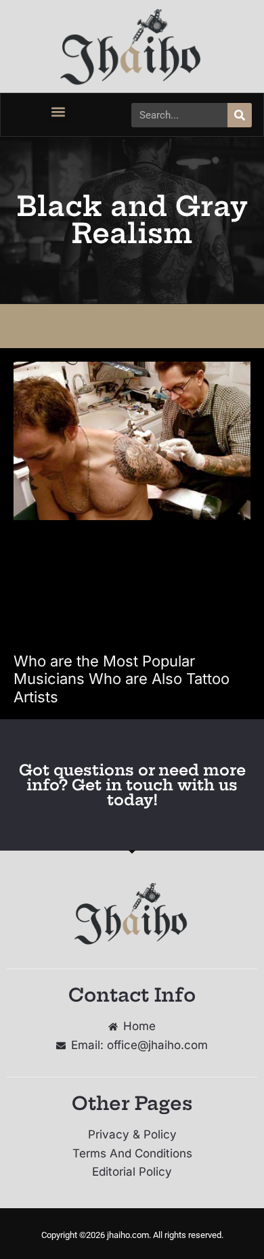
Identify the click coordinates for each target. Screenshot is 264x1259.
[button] (58, 111)
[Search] (239, 115)
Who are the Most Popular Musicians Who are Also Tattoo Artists (121, 679)
